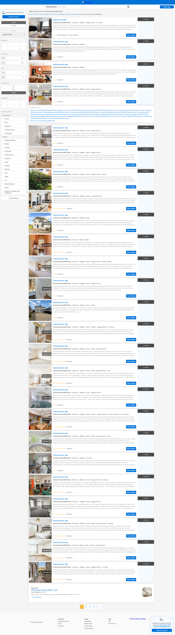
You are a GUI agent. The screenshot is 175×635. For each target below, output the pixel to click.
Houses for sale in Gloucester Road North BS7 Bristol (80, 112)
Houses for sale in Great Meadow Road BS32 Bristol (104, 114)
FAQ (109, 621)
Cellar (6, 177)
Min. (3, 58)
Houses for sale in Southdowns (41, 14)
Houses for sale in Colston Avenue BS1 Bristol (121, 110)
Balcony (7, 169)
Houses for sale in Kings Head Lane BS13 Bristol (75, 114)
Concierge (8, 151)
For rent (13, 25)
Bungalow (8, 126)
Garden (7, 144)
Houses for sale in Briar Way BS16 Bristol (96, 110)
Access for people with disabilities (12, 192)
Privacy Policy (88, 623)
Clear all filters (13, 198)
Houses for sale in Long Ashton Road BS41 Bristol (134, 114)
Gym (6, 173)
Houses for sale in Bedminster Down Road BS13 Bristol (111, 112)
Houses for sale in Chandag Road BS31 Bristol (69, 116)
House (7, 119)
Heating (7, 166)
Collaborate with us (63, 621)
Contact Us (61, 626)
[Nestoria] (87, 2)
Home (30, 14)
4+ (20, 48)
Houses (14, 92)
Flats (13, 89)
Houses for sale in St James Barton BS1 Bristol (70, 110)
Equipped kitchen (10, 140)
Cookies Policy (88, 626)
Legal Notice (87, 621)
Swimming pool (9, 184)
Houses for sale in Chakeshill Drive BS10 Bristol (47, 114)
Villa (6, 122)
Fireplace (8, 158)
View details (131, 35)
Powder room (9, 155)
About (60, 623)
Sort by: (13, 31)
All (13, 86)
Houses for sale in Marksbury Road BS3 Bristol (51, 112)
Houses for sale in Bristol (57, 14)
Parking (7, 147)
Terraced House (10, 130)
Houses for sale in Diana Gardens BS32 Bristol (96, 116)
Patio (6, 162)
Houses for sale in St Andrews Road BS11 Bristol (55, 118)
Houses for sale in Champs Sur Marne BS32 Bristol (124, 116)
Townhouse (8, 133)
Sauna (6, 187)
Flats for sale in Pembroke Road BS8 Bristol (42, 121)
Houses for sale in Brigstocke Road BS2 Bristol (43, 110)
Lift (6, 180)
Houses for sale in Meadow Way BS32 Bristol (43, 116)
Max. (3, 63)
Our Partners (112, 623)
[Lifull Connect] (137, 624)
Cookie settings (88, 628)
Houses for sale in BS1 (71, 14)
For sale (13, 22)
